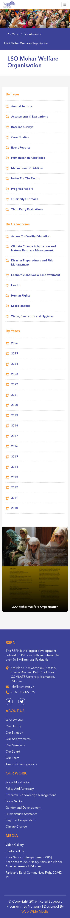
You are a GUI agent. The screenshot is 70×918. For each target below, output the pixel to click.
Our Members (15, 745)
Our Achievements (18, 739)
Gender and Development (23, 807)
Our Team (12, 758)
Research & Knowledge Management (31, 795)
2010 (14, 508)
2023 (14, 374)
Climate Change (16, 826)
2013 (14, 477)
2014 (14, 467)
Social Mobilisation (18, 782)
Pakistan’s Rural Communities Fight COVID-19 (34, 875)
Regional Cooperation (20, 820)
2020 (14, 405)
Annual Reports (21, 106)
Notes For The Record (26, 178)
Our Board (13, 751)
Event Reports (20, 148)
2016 (14, 446)
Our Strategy (14, 732)
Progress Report (22, 189)
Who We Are (14, 720)
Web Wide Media (35, 911)
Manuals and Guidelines (27, 168)
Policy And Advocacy (20, 788)
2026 (14, 343)
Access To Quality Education (30, 236)
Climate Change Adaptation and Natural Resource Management (33, 248)
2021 (14, 395)
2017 (14, 436)
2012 (14, 487)
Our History (13, 726)
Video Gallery (15, 845)
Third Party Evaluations (27, 209)
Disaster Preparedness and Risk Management (32, 262)
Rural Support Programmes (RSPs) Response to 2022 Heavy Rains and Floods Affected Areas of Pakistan (34, 862)
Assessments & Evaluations (29, 116)
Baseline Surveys (22, 127)
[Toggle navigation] (64, 4)
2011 (14, 498)
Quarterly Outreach (24, 199)
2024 (14, 364)
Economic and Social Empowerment (35, 275)
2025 (14, 353)
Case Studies (20, 137)
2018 (14, 425)
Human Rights (20, 295)
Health (15, 285)
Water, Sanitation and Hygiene (32, 316)
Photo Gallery (15, 851)
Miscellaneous (20, 306)
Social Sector (14, 801)
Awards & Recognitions (21, 764)
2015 (14, 456)
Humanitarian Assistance (28, 158)
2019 (14, 415)
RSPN (11, 34)
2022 (14, 384)
